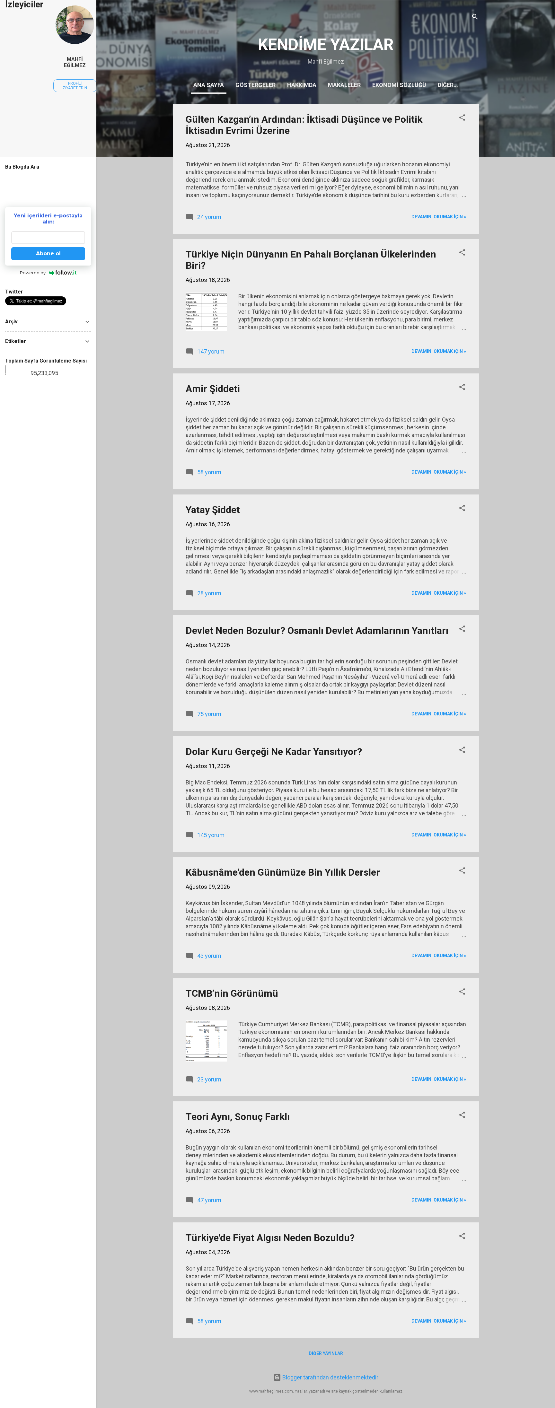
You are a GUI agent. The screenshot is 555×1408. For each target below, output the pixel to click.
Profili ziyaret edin (75, 85)
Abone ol (48, 253)
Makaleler (344, 85)
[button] (462, 118)
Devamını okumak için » (438, 216)
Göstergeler (255, 85)
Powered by (33, 272)
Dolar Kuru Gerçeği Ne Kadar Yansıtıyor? (274, 751)
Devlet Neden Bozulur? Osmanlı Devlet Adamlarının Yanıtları (317, 630)
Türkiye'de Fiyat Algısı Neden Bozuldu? (270, 1237)
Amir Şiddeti (213, 388)
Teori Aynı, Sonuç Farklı (238, 1116)
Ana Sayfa (208, 85)
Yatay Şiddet (213, 509)
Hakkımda (301, 85)
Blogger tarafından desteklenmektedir (329, 1377)
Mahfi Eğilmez (75, 62)
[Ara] (475, 17)
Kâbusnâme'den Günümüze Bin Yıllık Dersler (283, 872)
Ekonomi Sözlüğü (399, 85)
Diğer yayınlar (326, 1353)
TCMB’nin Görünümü (232, 993)
